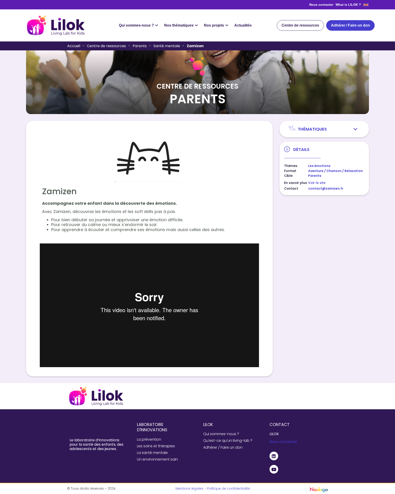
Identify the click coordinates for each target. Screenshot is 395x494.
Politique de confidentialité (228, 488)
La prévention (149, 439)
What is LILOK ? (348, 4)
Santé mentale (166, 46)
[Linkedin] (274, 456)
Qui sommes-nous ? (221, 434)
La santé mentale (152, 452)
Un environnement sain (157, 459)
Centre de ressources (106, 46)
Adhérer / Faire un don (223, 447)
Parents (140, 46)
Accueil (73, 46)
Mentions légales (189, 488)
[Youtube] (274, 469)
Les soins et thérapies (156, 446)
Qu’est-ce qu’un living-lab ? (227, 440)
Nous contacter (321, 4)
